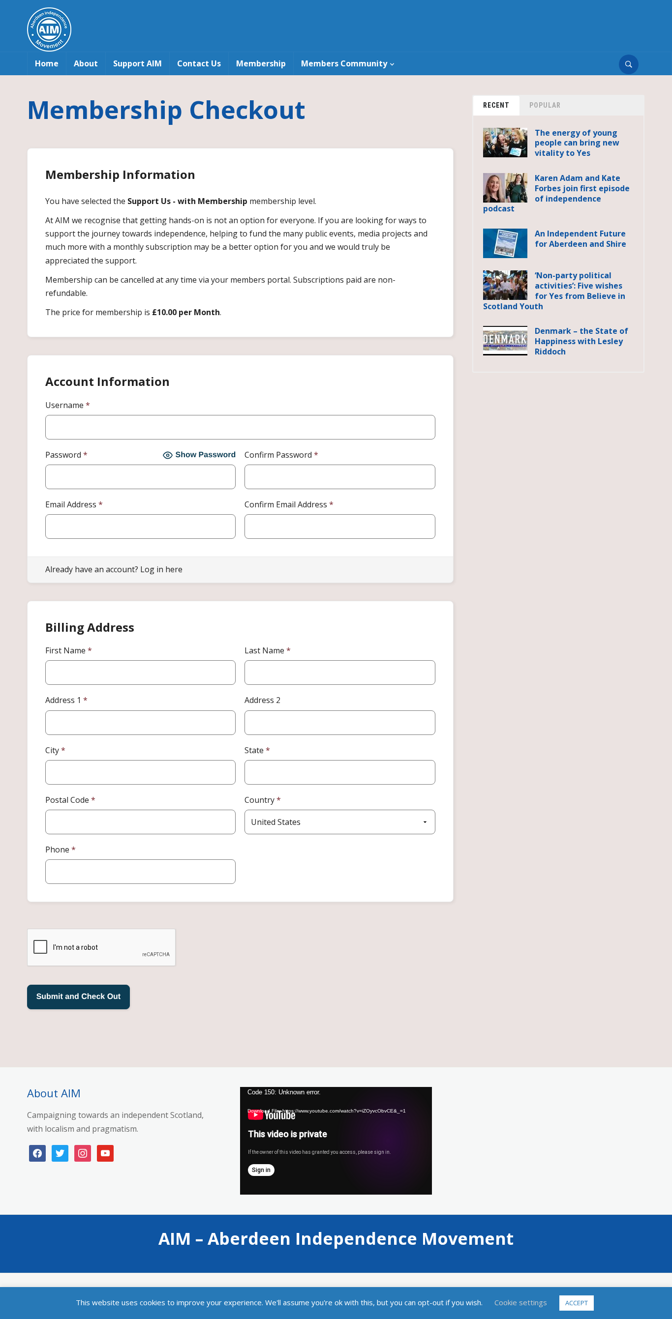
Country (262, 799)
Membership (261, 63)
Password (66, 454)
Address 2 (262, 700)
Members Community (344, 63)
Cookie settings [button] (520, 1302)
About (86, 63)
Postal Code (70, 799)
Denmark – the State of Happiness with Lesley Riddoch (581, 341)
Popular (545, 105)
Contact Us (199, 63)
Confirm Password (281, 454)
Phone (60, 849)
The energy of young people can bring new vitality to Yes (577, 143)
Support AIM (137, 63)
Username (67, 405)
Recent (496, 105)
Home (47, 63)
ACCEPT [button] (576, 1302)
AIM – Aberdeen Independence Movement (336, 1238)
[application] (336, 1141)
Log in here (161, 569)
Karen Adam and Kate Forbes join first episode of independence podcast (556, 193)
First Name (68, 650)
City (55, 750)
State (257, 750)
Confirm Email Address (289, 504)
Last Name (267, 650)
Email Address (74, 504)
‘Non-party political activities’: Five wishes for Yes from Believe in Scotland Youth (554, 290)
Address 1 (66, 700)
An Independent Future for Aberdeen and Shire (580, 238)
